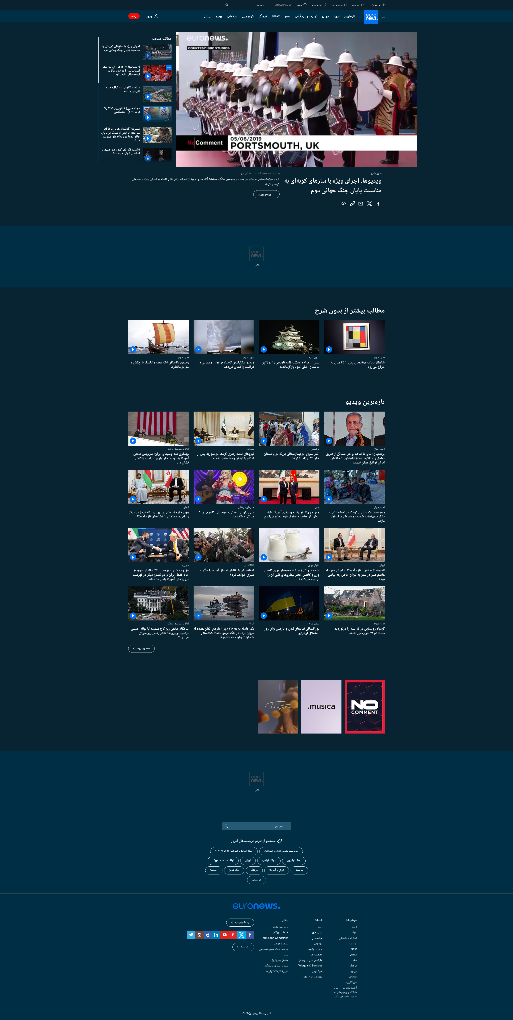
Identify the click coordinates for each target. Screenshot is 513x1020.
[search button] (227, 5)
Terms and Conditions (274, 938)
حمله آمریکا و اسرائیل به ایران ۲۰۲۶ (234, 851)
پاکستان (315, 448)
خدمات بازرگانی (280, 932)
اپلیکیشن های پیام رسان (310, 960)
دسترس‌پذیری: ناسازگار (276, 965)
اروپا (336, 16)
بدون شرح (379, 357)
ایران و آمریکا (276, 870)
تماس (285, 954)
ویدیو (219, 16)
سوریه (250, 448)
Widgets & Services (310, 965)
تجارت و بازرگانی (306, 16)
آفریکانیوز (317, 971)
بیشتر (285, 921)
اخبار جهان (379, 448)
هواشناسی (317, 938)
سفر (287, 16)
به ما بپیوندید (315, 949)
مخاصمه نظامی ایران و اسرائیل (281, 851)
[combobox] (247, 5)
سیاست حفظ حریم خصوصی (273, 949)
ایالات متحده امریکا (178, 448)
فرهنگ (263, 16)
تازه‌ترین (349, 16)
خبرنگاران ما (350, 982)
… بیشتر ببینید (266, 194)
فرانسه (299, 870)
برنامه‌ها (353, 976)
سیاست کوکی (281, 943)
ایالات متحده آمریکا (223, 860)
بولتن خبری (316, 932)
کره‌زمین (248, 16)
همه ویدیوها (143, 648)
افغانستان (249, 565)
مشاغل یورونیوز (280, 960)
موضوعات (351, 921)
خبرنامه (245, 946)
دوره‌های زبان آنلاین (312, 976)
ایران (186, 507)
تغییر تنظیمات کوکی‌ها (277, 971)
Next (276, 16)
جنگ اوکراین (294, 860)
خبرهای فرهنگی (246, 507)
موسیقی (256, 879)
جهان (325, 16)
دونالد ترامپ (269, 860)
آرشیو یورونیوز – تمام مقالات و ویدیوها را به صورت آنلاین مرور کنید (345, 992)
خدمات (318, 921)
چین (317, 507)
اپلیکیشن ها (316, 954)
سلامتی (232, 16)
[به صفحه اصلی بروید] (371, 17)
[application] (296, 99)
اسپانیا (213, 870)
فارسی (377, 4)
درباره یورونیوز (280, 927)
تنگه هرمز (234, 870)
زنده (133, 16)
